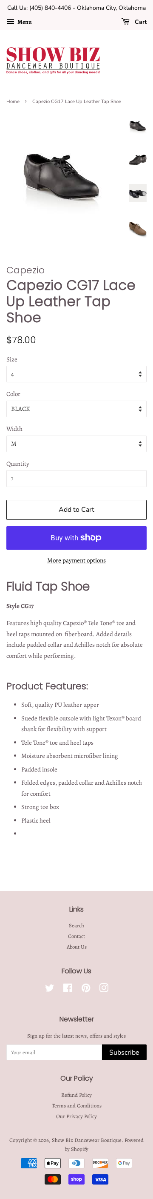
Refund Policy (76, 1095)
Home (13, 101)
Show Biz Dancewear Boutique (87, 1140)
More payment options (76, 560)
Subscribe (124, 1052)
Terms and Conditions (77, 1105)
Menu (24, 22)
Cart (140, 22)
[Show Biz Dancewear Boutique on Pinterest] (86, 989)
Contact (76, 936)
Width (14, 429)
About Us (77, 946)
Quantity (17, 463)
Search (76, 925)
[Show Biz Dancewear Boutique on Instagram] (103, 989)
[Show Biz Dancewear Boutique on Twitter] (49, 989)
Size (11, 359)
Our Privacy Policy (76, 1116)
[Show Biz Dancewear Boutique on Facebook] (68, 989)
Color (13, 394)
